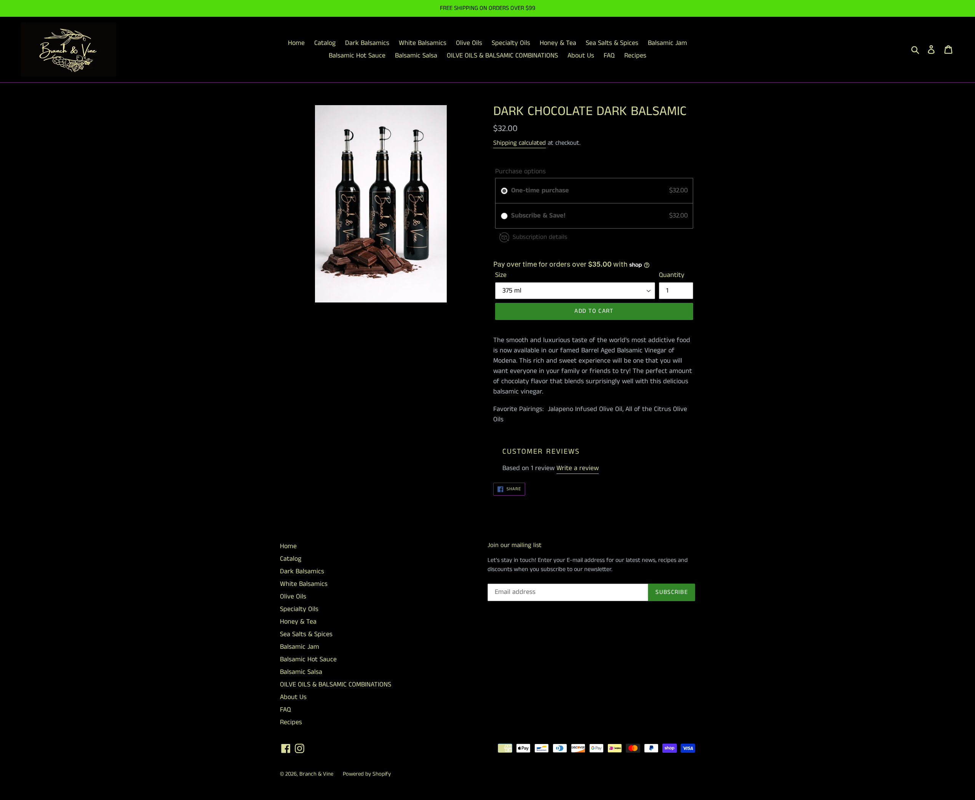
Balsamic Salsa (301, 672)
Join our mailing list (515, 545)
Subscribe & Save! (539, 216)
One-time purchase (540, 190)
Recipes (291, 722)
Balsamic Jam (299, 647)
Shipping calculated (519, 142)
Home (288, 546)
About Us (293, 697)
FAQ (285, 710)
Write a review (577, 468)
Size (501, 275)
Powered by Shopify (367, 774)
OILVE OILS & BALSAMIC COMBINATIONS (335, 685)
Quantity (671, 275)
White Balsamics (304, 584)
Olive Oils (293, 597)
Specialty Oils (299, 609)
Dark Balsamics (302, 571)
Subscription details (540, 237)
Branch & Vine (316, 774)
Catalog (290, 559)
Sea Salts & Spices (306, 634)
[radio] (504, 190)
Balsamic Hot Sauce (308, 659)
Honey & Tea (298, 622)
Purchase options (520, 171)
